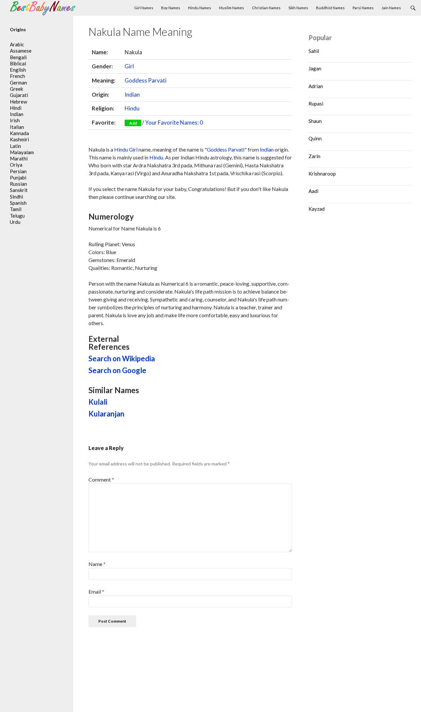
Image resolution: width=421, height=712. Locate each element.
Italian (17, 127)
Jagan (315, 68)
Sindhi (16, 197)
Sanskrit (19, 190)
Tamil (15, 209)
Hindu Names (199, 8)
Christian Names (266, 8)
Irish (15, 120)
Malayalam (22, 152)
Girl (129, 66)
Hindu (132, 108)
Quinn (315, 138)
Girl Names (143, 8)
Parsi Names (363, 8)
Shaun (315, 121)
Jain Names (391, 8)
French (17, 76)
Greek (16, 89)
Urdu (15, 222)
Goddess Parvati (145, 80)
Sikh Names (298, 8)
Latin (15, 146)
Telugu (17, 216)
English (18, 70)
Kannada (19, 133)
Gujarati (19, 95)
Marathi (19, 158)
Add (133, 123)
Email (96, 591)
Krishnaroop (322, 174)
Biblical (18, 63)
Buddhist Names (330, 8)
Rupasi (316, 104)
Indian (132, 94)
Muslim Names (231, 8)
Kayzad (317, 209)
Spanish (18, 203)
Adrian (316, 86)
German (18, 82)
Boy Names (170, 8)
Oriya (16, 165)
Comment (101, 479)
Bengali (18, 57)
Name (97, 564)
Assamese (21, 51)
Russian (18, 184)
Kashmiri (19, 139)
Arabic (17, 44)
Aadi (313, 191)
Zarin (314, 156)
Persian (18, 171)
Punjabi (18, 177)
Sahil (314, 51)
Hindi (15, 108)
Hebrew (18, 102)
